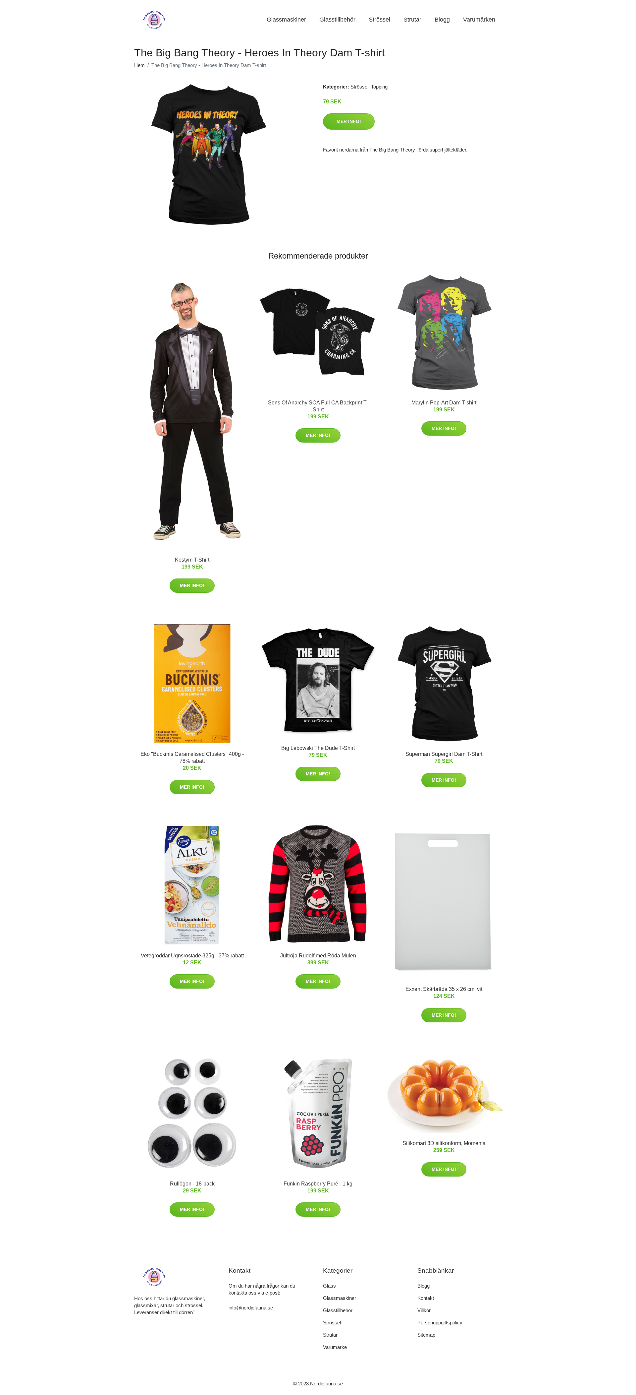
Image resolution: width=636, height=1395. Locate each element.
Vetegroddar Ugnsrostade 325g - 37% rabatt (192, 955)
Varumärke (335, 1347)
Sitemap (426, 1335)
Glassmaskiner (286, 19)
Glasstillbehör (337, 19)
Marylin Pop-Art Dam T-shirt (443, 402)
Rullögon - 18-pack (192, 1183)
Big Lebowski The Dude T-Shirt (318, 748)
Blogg (442, 19)
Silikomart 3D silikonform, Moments (443, 1143)
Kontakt (425, 1298)
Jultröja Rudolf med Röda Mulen (318, 955)
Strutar (412, 19)
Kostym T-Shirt (192, 560)
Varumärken (479, 19)
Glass (329, 1286)
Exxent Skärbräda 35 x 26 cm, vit (443, 989)
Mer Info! (349, 121)
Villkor (424, 1310)
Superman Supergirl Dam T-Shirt (443, 754)
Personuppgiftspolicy (439, 1322)
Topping (379, 87)
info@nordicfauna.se (251, 1307)
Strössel (379, 19)
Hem (139, 65)
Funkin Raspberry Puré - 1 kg (318, 1183)
